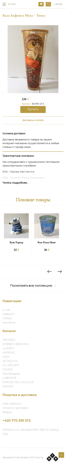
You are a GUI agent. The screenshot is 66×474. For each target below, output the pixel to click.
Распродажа (11, 373)
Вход (59, 4)
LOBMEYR (9, 378)
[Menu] (4, 4)
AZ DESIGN (10, 361)
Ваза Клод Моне (47, 242)
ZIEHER (8, 386)
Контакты (9, 322)
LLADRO (8, 348)
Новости (8, 314)
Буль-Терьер (16, 242)
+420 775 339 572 (17, 420)
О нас (6, 310)
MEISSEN (9, 340)
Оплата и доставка (15, 408)
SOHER (8, 369)
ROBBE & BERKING (16, 344)
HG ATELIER (11, 365)
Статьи (7, 318)
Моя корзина (12, 403)
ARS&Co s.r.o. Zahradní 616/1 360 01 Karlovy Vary (31, 431)
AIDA (6, 356)
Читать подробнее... (15, 183)
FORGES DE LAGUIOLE (18, 382)
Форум (7, 412)
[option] (16, 235)
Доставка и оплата (33, 120)
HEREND (9, 352)
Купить (33, 109)
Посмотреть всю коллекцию (31, 285)
